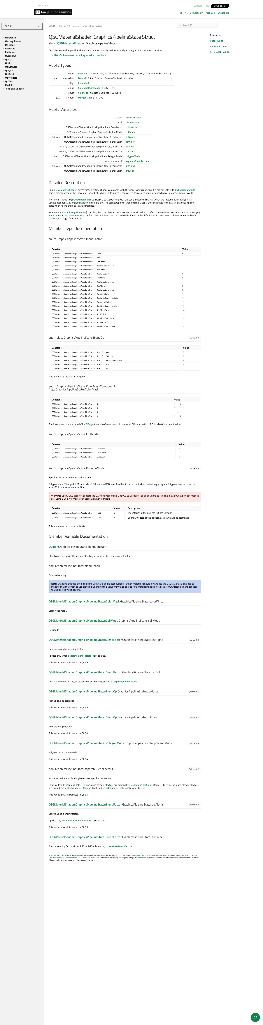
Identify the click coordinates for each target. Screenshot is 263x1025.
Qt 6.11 (52, 26)
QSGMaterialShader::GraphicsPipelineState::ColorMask (84, 601)
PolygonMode (85, 97)
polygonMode (133, 156)
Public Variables (218, 46)
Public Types (216, 41)
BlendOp (82, 78)
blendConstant (133, 117)
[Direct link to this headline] (72, 65)
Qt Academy (196, 13)
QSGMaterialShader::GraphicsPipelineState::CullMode (83, 620)
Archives (210, 13)
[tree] (22, 63)
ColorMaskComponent (89, 88)
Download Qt (220, 5)
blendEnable (132, 122)
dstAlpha (130, 137)
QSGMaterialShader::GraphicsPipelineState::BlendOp (83, 691)
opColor (130, 151)
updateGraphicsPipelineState (70, 212)
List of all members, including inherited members (80, 55)
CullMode (83, 93)
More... (160, 50)
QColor (53, 546)
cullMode (130, 132)
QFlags (89, 424)
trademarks (142, 857)
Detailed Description (220, 52)
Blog (207, 5)
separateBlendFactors (137, 161)
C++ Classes (74, 26)
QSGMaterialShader (70, 43)
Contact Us (198, 5)
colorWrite (131, 127)
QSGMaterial (55, 218)
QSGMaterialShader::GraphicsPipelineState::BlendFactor (85, 639)
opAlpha (130, 146)
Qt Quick (62, 26)
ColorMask (83, 83)
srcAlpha (130, 166)
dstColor (130, 141)
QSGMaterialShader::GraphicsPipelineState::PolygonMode (86, 743)
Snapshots (223, 13)
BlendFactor (84, 73)
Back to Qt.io (42, 6)
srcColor (130, 171)
